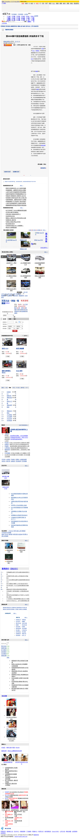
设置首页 (3, 831)
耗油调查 (23, 311)
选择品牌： (5, 326)
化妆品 (3, 747)
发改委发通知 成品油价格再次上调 (19, 446)
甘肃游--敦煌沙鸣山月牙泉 (13, 222)
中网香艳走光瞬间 (11, 707)
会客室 (7, 444)
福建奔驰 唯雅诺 (9, 29)
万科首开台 (24, 630)
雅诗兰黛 (9, 747)
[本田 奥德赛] (22, 342)
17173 (12, 1)
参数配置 (13, 26)
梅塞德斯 (43, 145)
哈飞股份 (3, 650)
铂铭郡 (23, 626)
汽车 (43, 3)
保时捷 (10, 534)
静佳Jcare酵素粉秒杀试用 (15, 751)
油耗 (24, 26)
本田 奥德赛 (20, 348)
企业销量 (7, 456)
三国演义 (11, 800)
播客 (61, 3)
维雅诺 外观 (23, 240)
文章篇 (24, 308)
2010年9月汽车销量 (10, 455)
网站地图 (68, 831)
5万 (24, 292)
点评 (21, 26)
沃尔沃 (6, 534)
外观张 (31, 230)
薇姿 (13, 747)
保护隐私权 (48, 831)
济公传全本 (20, 792)
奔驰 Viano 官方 (38, 240)
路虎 (3, 534)
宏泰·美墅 (18, 626)
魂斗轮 (8, 461)
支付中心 (16, 831)
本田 (14, 531)
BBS (71, 3)
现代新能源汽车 (15, 521)
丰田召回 (15, 534)
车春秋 (7, 446)
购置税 (29, 21)
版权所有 (36, 834)
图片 (16, 26)
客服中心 (34, 831)
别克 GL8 (5, 348)
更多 (8, 657)
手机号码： (5, 324)
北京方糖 (18, 621)
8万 (27, 292)
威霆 (38, 89)
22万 (8, 294)
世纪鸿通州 (24, 628)
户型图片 (17, 609)
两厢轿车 (3, 295)
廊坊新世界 (18, 628)
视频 (57, 3)
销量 (36, 71)
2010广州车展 (22, 425)
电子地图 (17, 607)
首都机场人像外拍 (11, 220)
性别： (16, 322)
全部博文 (3, 833)
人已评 (25, 304)
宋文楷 (13, 493)
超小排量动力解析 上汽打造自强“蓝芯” (17, 583)
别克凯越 (9, 420)
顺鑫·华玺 (24, 633)
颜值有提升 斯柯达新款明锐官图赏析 (16, 589)
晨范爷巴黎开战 (7, 762)
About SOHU (55, 831)
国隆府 (17, 624)
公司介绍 (62, 831)
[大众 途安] (22, 364)
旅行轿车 (15, 295)
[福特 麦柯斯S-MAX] (8, 364)
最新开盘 (9, 607)
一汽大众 (10, 531)
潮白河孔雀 (18, 623)
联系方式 (41, 831)
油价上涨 (18, 531)
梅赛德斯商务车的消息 (29, 181)
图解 (19, 26)
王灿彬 (13, 517)
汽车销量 (7, 453)
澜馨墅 (23, 621)
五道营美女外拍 (10, 216)
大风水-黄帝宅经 (12, 798)
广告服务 (28, 831)
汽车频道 (14, 14)
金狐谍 (13, 461)
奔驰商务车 (19, 181)
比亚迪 (20, 534)
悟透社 (17, 459)
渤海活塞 (3, 655)
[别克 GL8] (8, 342)
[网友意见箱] (6, 830)
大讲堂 (7, 434)
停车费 (24, 534)
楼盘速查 (5, 607)
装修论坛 (21, 609)
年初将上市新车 (25, 289)
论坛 (29, 26)
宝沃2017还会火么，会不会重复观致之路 (17, 600)
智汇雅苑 (18, 630)
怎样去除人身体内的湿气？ (13, 214)
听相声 (7, 792)
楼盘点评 (21, 607)
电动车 (5, 532)
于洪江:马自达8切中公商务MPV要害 (19, 442)
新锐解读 (20, 798)
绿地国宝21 (18, 619)
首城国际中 (18, 633)
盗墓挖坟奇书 (22, 795)
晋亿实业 (3, 646)
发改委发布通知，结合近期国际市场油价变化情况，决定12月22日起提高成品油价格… (19, 437)
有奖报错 (24, 301)
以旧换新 (5, 536)
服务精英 (7, 449)
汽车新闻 (20, 14)
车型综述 (3, 26)
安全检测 (18, 461)
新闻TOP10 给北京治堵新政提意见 (19, 444)
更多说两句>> (44, 247)
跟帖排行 (14, 569)
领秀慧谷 (24, 619)
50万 (14, 294)
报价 (22, 309)
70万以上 (18, 294)
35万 (11, 294)
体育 (26, 3)
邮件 (64, 3)
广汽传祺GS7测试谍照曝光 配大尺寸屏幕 (17, 598)
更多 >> (21, 185)
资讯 (19, 309)
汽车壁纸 (4, 23)
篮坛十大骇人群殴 (11, 729)
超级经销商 (23, 459)
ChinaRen (7, 1)
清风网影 (13, 511)
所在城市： (5, 328)
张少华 (13, 507)
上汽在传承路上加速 (21, 505)
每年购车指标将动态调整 (18, 525)
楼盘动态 (5, 609)
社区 (26, 309)
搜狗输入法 (10, 831)
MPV (32, 59)
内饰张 (36, 230)
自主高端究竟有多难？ (21, 515)
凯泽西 (9, 532)
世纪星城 (24, 631)
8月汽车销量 (19, 455)
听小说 (7, 795)
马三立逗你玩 (13, 792)
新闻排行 (5, 569)
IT (40, 3)
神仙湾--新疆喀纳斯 (11, 227)
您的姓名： (5, 322)
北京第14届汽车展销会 (12, 212)
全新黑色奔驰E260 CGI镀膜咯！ (15, 225)
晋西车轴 (3, 648)
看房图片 (13, 609)
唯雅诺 (37, 50)
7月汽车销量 (26, 455)
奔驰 (42, 48)
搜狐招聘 (22, 831)
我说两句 (76, 3)
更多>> (29, 13)
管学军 (13, 505)
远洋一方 (24, 635)
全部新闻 (74, 831)
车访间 (7, 442)
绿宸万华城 (24, 623)
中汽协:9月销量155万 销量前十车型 (20, 453)
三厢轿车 (9, 295)
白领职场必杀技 (13, 795)
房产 (46, 3)
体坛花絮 (4, 696)
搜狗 (4, 3)
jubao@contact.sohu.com (21, 836)
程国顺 (13, 515)
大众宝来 (9, 418)
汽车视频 (24, 461)
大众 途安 (19, 371)
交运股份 (3, 653)
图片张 (17, 308)
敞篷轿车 (21, 295)
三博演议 (7, 448)
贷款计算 (25, 607)
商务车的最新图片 (10, 181)
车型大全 (5, 301)
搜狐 (3, 1)
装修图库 (25, 609)
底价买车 (36, 26)
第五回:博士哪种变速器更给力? (19, 448)
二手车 (32, 26)
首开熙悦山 (18, 631)
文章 (26, 26)
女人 (53, 3)
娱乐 (32, 3)
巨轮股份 (3, 652)
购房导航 (9, 609)
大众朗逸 (9, 414)
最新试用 (3, 751)
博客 (68, 3)
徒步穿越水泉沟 (10, 223)
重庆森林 (13, 497)
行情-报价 (7, 26)
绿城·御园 (18, 635)
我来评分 (17, 311)
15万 (5, 294)
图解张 (40, 230)
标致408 (9, 395)
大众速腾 (9, 416)
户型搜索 (13, 607)
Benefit (17, 747)
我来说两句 (7, 41)
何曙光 (13, 501)
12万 (2, 294)
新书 (6, 798)
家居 (50, 3)
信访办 (3, 461)
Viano (33, 50)
